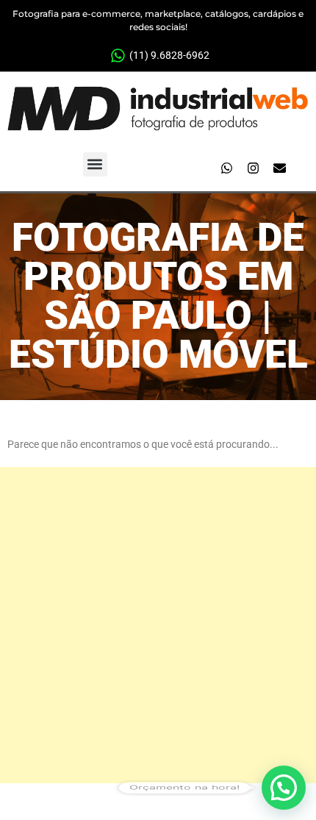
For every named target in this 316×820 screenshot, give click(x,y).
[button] (95, 164)
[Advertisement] (158, 625)
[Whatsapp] (226, 167)
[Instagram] (252, 167)
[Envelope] (279, 167)
